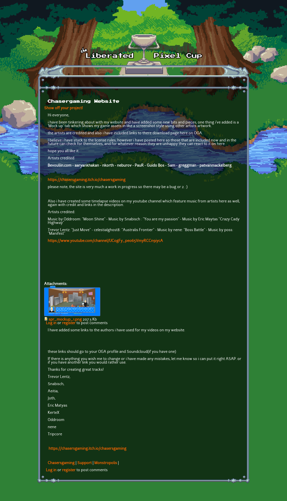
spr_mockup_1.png (65, 319)
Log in (51, 323)
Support (84, 463)
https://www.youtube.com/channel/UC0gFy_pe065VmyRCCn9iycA (105, 241)
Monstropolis (105, 463)
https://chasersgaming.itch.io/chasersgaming (87, 180)
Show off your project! (63, 108)
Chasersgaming (61, 463)
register (69, 323)
